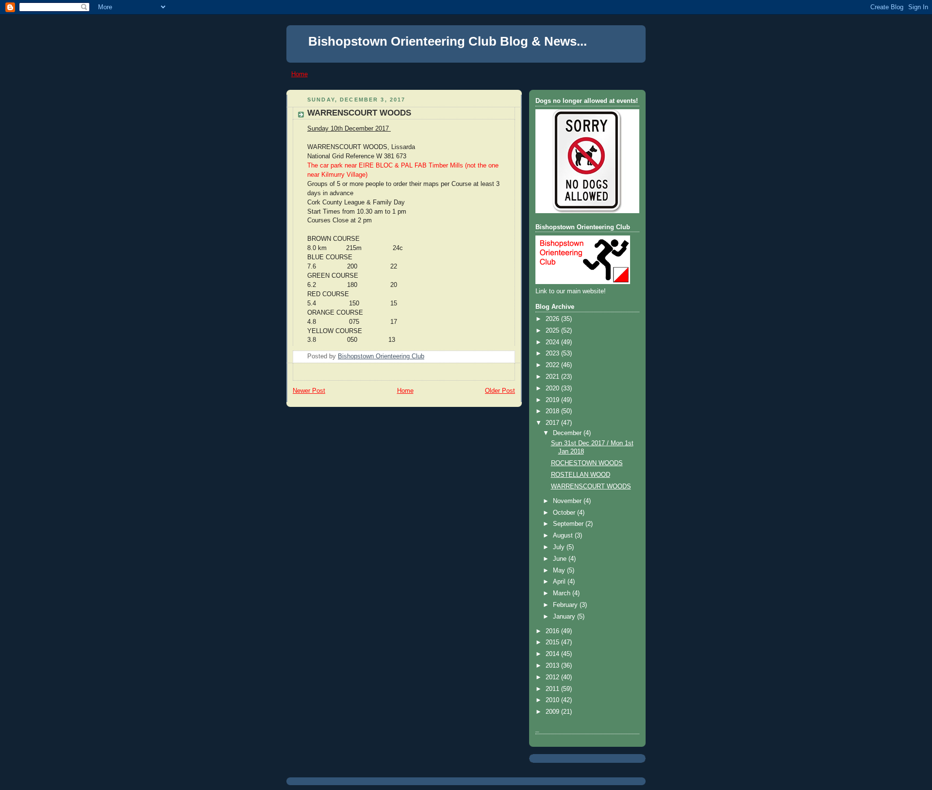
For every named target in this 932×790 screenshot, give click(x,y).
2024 (553, 342)
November (568, 501)
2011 (553, 689)
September (569, 524)
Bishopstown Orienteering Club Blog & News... (447, 41)
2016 (553, 631)
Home (299, 74)
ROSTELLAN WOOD (580, 474)
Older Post (500, 390)
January (565, 616)
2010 (553, 700)
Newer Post (309, 390)
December (568, 433)
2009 (553, 711)
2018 (553, 411)
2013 (553, 665)
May (560, 570)
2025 (553, 330)
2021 (553, 376)
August (564, 535)
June (560, 558)
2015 (553, 642)
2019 (553, 400)
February (566, 605)
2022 (553, 365)
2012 (553, 677)
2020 (553, 388)
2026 (553, 319)
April (560, 581)
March (562, 593)
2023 (553, 353)
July (559, 547)
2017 (553, 423)
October (565, 512)
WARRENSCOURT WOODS (591, 486)
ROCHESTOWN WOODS (587, 463)
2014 (553, 654)
